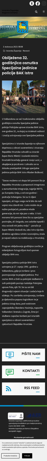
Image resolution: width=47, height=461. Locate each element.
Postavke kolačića (10, 456)
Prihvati (27, 456)
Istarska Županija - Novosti (18, 51)
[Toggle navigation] (4, 3)
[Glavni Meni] (43, 11)
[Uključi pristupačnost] (32, 3)
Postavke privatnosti (24, 437)
